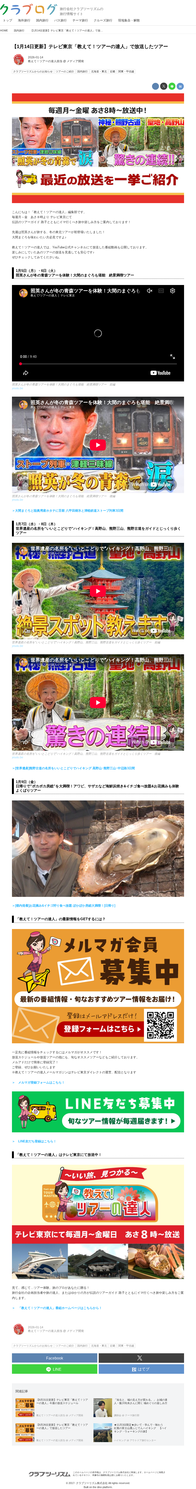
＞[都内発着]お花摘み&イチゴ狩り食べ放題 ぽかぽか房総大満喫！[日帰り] (63, 905)
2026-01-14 (35, 57)
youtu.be (17, 388)
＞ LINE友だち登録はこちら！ (34, 1141)
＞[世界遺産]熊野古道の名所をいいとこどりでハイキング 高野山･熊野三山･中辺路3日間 (73, 768)
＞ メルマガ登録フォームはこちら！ (38, 1082)
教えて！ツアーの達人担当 (45, 61)
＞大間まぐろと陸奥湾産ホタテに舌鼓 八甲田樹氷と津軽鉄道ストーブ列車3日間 (67, 510)
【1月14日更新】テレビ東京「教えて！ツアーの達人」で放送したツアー (90, 46)
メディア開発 (75, 61)
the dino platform (102, 1487)
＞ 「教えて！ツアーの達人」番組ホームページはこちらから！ (57, 1308)
